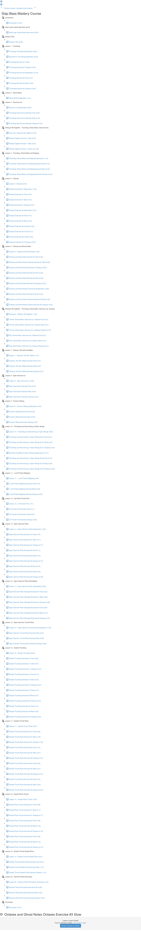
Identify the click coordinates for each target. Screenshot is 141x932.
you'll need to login (79, 923)
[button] (1, 2)
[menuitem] (1, 5)
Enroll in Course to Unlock (70, 926)
